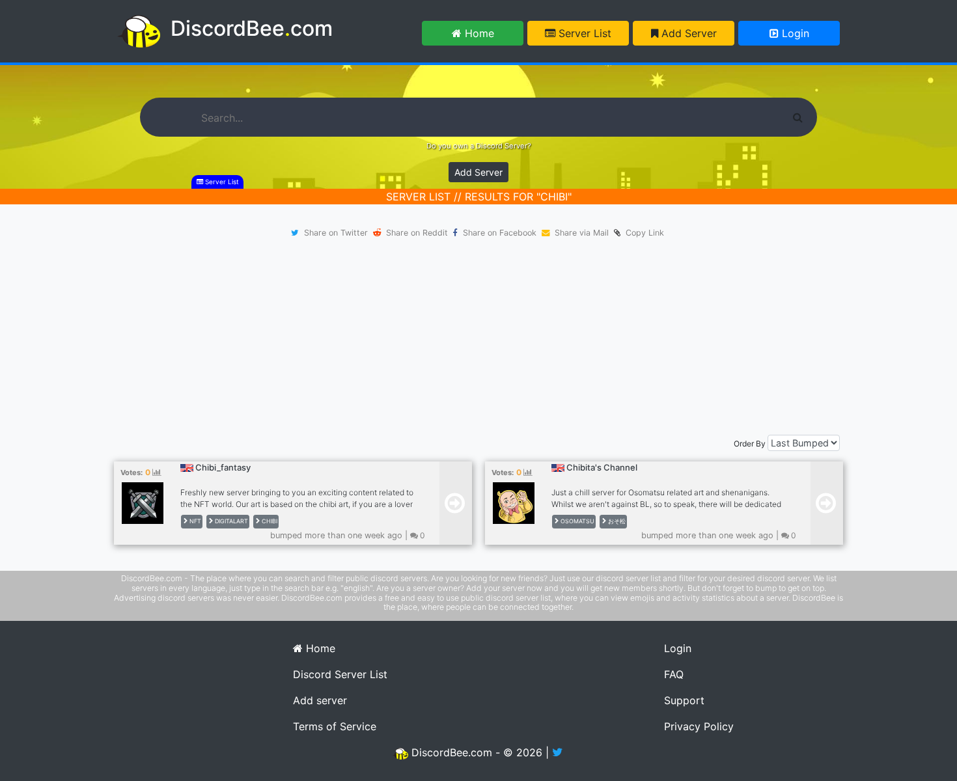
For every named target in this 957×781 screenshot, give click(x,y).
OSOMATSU (576, 521)
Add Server (687, 33)
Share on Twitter (336, 233)
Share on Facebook (499, 233)
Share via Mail (582, 233)
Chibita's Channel (601, 467)
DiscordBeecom (252, 28)
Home (478, 33)
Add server (320, 700)
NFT (194, 521)
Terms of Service (334, 726)
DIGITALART (230, 521)
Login (794, 33)
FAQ (674, 674)
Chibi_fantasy (223, 467)
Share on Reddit (417, 233)
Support (684, 700)
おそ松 (616, 521)
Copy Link (642, 233)
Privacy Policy (699, 726)
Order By (750, 443)
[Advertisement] (478, 337)
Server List (583, 33)
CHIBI (268, 521)
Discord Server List (340, 674)
